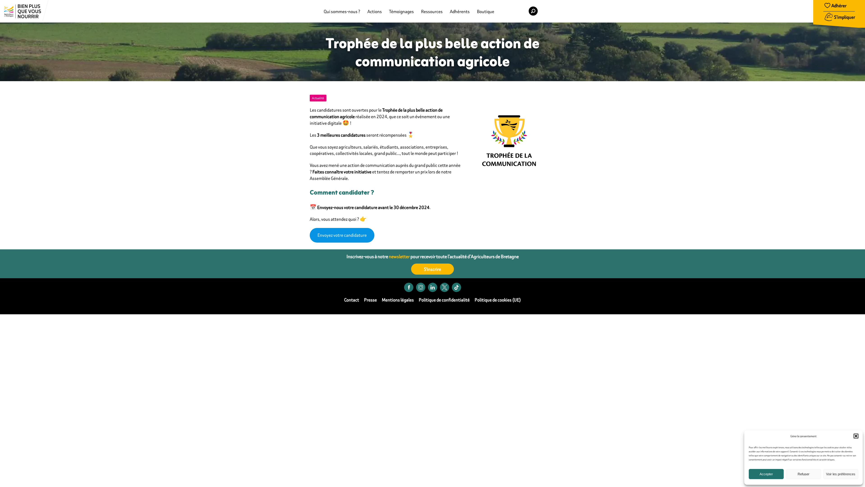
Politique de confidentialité (444, 299)
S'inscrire (432, 269)
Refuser (803, 474)
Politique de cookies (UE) (498, 299)
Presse (370, 299)
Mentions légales (398, 299)
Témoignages (401, 11)
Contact (351, 299)
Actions (374, 11)
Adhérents (460, 11)
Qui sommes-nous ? (342, 11)
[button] (856, 436)
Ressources (432, 11)
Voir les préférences (840, 474)
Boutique (485, 11)
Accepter (766, 474)
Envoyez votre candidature (342, 235)
